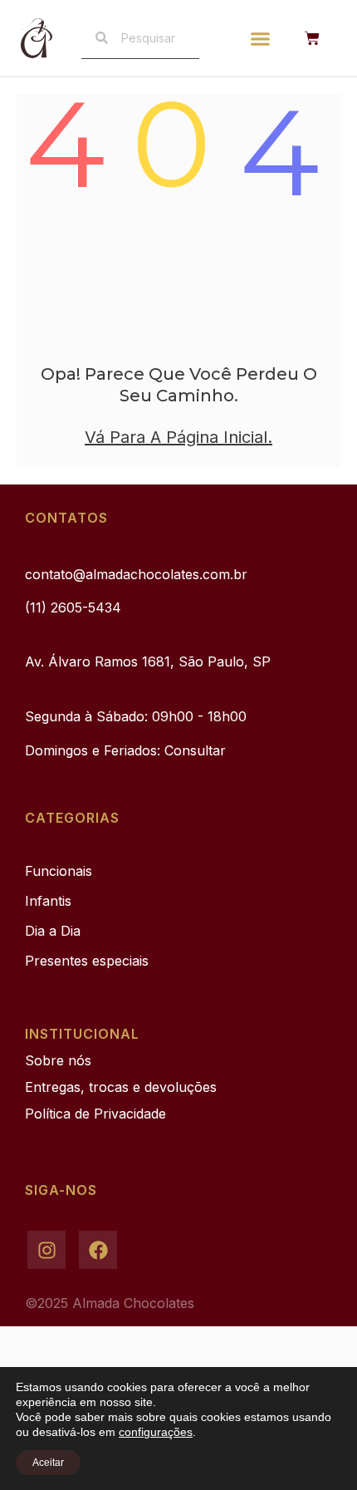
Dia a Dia (53, 930)
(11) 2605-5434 (73, 607)
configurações (156, 1431)
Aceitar (48, 1462)
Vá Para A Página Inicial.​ (178, 437)
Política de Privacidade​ (95, 1113)
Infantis (48, 901)
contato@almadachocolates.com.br (136, 574)
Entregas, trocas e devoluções (121, 1087)
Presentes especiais (87, 960)
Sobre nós (58, 1060)
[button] (260, 38)
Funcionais (58, 871)
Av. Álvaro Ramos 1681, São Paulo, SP (148, 661)
